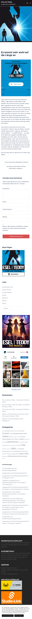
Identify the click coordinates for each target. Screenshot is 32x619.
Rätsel (12, 451)
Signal (4, 303)
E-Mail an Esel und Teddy (14, 555)
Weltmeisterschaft (14, 456)
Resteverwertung (6, 451)
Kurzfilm (4, 442)
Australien (7, 431)
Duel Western (16, 570)
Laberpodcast (12, 442)
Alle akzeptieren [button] (19, 615)
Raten (17, 448)
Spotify (4, 295)
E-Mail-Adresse (7, 209)
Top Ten (4, 453)
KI (29, 439)
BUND (17, 431)
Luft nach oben (22, 442)
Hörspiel (22, 436)
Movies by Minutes (12, 445)
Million (26, 442)
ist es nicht (7, 543)
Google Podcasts (7, 292)
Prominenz (9, 448)
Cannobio (21, 431)
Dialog (10, 433)
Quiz (13, 448)
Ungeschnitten (14, 453)
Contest (5, 433)
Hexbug (18, 436)
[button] (27, 3)
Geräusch (11, 436)
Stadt (26, 451)
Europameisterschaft (20, 433)
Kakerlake (27, 439)
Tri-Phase (8, 453)
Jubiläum (21, 439)
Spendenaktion (18, 451)
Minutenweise (5, 445)
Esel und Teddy (6, 2)
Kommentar (6, 188)
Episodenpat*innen (7, 287)
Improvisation (6, 439)
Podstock (4, 448)
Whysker (4, 418)
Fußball (5, 436)
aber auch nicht (18, 543)
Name (5, 202)
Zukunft (3, 458)
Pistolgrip (10, 574)
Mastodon (5, 298)
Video (26, 454)
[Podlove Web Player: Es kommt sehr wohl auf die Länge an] (16, 78)
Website (5, 217)
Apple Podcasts (6, 289)
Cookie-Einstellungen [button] (8, 615)
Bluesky (4, 300)
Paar (23, 445)
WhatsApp (24, 456)
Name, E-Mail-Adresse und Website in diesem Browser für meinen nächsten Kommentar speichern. (15, 228)
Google (15, 436)
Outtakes (18, 445)
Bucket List (13, 431)
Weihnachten (5, 456)
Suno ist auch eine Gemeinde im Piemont (16, 162)
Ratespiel (21, 449)
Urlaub (21, 454)
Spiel (23, 451)
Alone (3, 431)
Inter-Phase (15, 439)
